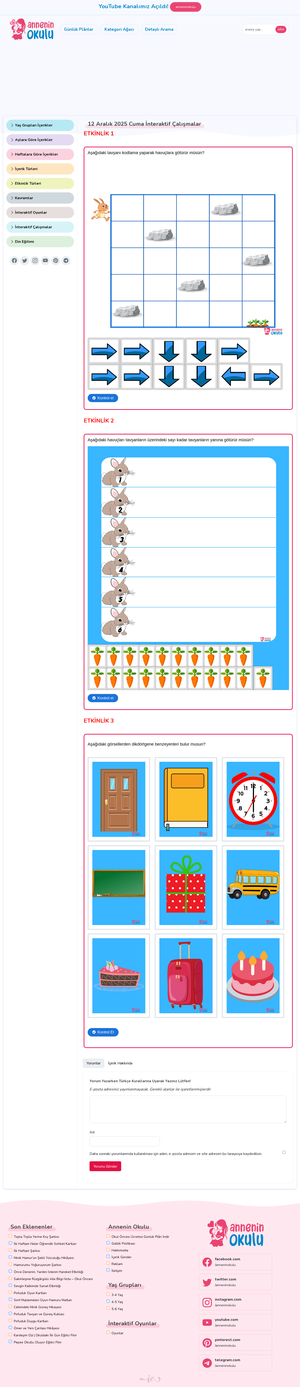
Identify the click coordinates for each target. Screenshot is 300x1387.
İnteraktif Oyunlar (31, 212)
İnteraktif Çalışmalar (33, 227)
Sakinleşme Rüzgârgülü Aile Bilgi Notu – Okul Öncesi (53, 1279)
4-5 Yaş (117, 1302)
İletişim (117, 1271)
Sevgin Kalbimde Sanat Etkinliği (37, 1286)
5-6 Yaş (117, 1309)
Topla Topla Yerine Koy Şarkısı (36, 1237)
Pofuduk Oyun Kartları (30, 1293)
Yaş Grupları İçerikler (33, 125)
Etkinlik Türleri (28, 183)
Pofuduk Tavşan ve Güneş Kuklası (39, 1314)
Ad (92, 1132)
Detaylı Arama (159, 29)
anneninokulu (186, 7)
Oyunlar (118, 1333)
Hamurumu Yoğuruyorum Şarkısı (37, 1265)
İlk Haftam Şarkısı (27, 1251)
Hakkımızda (120, 1250)
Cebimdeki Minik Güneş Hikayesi (37, 1307)
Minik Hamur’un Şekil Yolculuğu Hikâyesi (44, 1258)
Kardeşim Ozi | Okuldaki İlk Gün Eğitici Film (45, 1335)
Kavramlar (24, 198)
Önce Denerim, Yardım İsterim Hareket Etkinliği (48, 1272)
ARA (281, 29)
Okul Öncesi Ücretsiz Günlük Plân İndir (140, 1237)
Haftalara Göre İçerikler (36, 154)
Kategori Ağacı (119, 29)
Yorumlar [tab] (93, 1063)
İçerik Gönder (121, 1257)
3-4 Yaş (117, 1295)
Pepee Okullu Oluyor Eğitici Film (37, 1342)
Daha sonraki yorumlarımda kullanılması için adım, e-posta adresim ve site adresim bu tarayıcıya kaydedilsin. (176, 1153)
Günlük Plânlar (78, 29)
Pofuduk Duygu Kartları (31, 1321)
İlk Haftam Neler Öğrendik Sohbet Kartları (45, 1244)
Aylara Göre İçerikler (33, 139)
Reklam (117, 1264)
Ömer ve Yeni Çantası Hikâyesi (36, 1328)
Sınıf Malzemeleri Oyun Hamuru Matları (43, 1300)
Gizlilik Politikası (123, 1243)
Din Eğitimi (24, 241)
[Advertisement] (150, 79)
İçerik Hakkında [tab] (120, 1063)
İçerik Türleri (26, 168)
